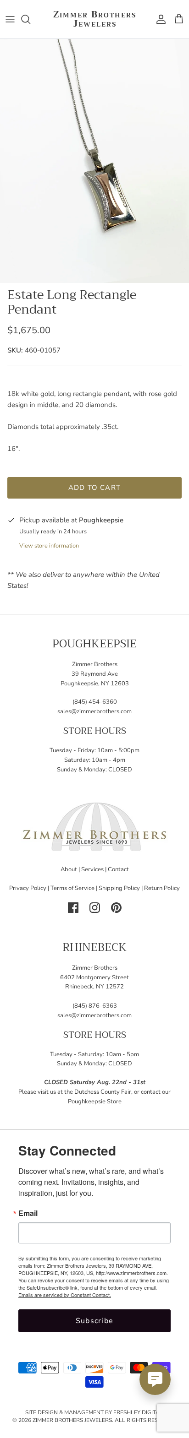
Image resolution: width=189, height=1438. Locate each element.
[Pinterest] (116, 907)
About (69, 869)
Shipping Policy (119, 888)
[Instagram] (94, 907)
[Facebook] (73, 907)
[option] (94, 161)
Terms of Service (72, 888)
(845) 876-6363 (94, 1006)
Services (92, 869)
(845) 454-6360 (94, 702)
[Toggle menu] (10, 19)
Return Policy (162, 888)
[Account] (159, 19)
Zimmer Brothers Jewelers (72, 1420)
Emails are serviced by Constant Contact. (64, 1294)
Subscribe (95, 1321)
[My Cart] (179, 19)
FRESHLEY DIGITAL (138, 1412)
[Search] (30, 19)
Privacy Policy (27, 888)
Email (28, 1213)
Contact (118, 869)
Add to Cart (94, 487)
